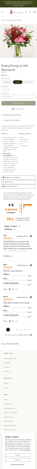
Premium (28, 82)
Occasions (7, 363)
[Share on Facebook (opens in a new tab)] (10, 289)
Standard (6, 82)
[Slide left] (14, 61)
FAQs (5, 400)
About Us (7, 371)
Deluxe (17, 82)
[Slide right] (23, 61)
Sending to (8, 93)
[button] (26, 12)
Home (3, 20)
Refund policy (8, 421)
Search (6, 383)
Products (7, 367)
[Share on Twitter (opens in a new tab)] (13, 289)
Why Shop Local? (9, 408)
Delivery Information (11, 412)
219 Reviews (12, 213)
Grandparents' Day (10, 358)
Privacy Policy (26, 450)
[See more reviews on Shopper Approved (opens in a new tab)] (16, 289)
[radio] (26, 204)
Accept (17, 455)
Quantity (4, 86)
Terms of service (9, 430)
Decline (17, 460)
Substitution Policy (10, 425)
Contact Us (7, 404)
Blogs (6, 388)
